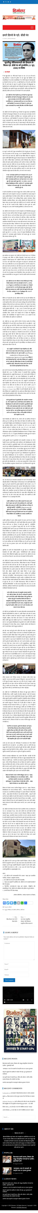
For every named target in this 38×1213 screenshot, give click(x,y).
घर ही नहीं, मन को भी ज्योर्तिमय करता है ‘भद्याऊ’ (21, 1107)
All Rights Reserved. (21, 1207)
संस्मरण (10, 907)
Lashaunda (6, 1093)
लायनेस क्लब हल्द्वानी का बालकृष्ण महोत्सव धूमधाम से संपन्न (16, 1082)
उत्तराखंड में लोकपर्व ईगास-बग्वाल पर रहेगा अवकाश (22, 1093)
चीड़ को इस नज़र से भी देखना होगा (11, 919)
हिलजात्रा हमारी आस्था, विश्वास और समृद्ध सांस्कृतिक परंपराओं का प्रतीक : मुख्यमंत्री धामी (24, 1159)
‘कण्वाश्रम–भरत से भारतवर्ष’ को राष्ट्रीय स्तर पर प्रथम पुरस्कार (18, 1068)
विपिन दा (18, 909)
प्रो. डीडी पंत (13, 909)
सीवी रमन (22, 909)
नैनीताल (9, 909)
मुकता (4, 1096)
